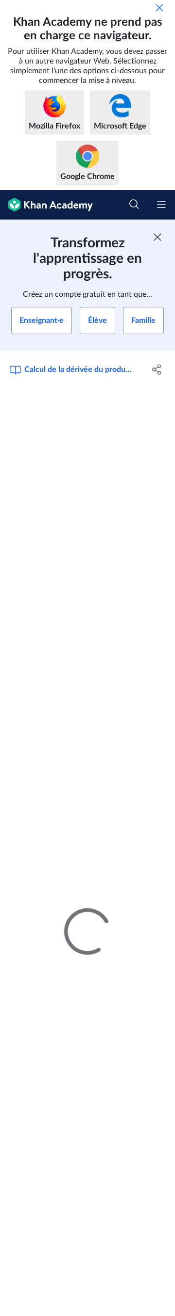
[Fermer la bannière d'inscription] (157, 237)
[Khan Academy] (46, 205)
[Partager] (157, 369)
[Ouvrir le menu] (161, 204)
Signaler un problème (135, 799)
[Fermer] (159, 8)
